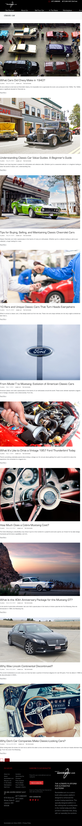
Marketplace (7, 785)
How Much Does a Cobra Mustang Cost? (24, 525)
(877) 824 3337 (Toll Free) (69, 1)
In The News (7, 783)
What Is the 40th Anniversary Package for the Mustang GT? (36, 600)
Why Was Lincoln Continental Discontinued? (26, 666)
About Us (7, 774)
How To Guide (20, 785)
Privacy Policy (27, 823)
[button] (7, 760)
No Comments (27, 83)
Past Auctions (20, 780)
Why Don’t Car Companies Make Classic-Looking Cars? (33, 741)
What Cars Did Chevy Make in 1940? (22, 80)
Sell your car (7, 780)
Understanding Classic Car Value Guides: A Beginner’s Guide (36, 157)
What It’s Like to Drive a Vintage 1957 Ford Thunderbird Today (37, 450)
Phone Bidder (20, 783)
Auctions (18, 774)
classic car (19, 83)
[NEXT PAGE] (8, 760)
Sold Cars (7, 787)
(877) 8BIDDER (55, 1)
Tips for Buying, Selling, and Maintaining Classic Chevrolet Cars (37, 232)
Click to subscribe (36, 783)
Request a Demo (21, 787)
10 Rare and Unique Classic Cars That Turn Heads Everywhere (37, 307)
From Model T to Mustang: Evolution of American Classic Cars (37, 384)
